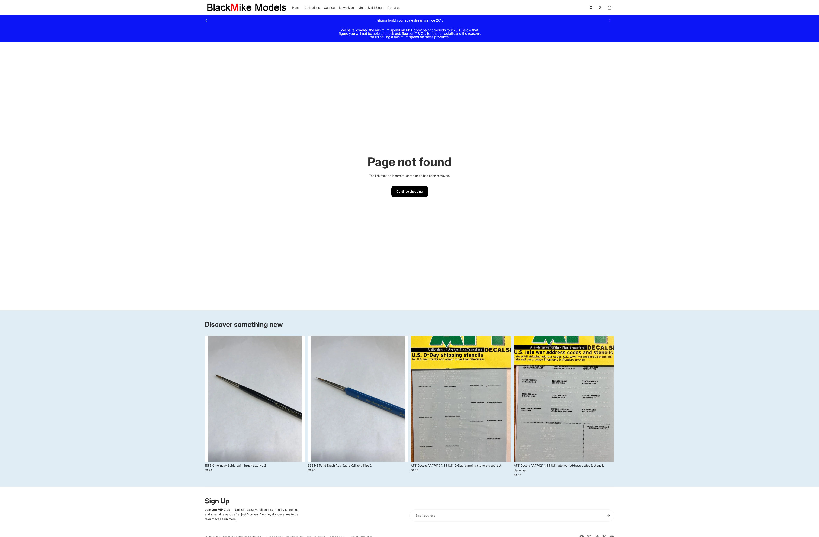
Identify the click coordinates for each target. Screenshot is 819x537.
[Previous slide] (206, 20)
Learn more (228, 519)
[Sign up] (608, 515)
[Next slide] (609, 20)
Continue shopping (409, 191)
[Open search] (591, 7)
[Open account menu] (600, 7)
